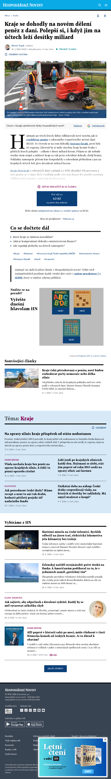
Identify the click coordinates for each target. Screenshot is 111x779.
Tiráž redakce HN (12, 741)
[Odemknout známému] (104, 15)
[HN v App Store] (34, 724)
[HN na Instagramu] (30, 710)
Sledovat (78, 126)
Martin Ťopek (18, 45)
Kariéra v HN (10, 750)
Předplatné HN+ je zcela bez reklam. (92, 356)
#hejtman (28, 253)
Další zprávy (55, 668)
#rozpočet (49, 259)
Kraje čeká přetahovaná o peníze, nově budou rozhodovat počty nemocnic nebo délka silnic (72, 374)
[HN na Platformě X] (21, 710)
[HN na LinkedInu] (34, 710)
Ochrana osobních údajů (44, 736)
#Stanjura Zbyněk (21, 259)
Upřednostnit (98, 126)
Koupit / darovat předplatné (84, 736)
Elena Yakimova (13, 597)
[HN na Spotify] (39, 710)
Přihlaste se (68, 219)
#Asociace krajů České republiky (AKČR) (56, 253)
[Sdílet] (98, 15)
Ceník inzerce (11, 754)
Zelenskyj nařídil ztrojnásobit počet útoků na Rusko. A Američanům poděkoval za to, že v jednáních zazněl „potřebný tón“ (73, 568)
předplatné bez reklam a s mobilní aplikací (59, 211)
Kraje (27, 418)
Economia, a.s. (23, 694)
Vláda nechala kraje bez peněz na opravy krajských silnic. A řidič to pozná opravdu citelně (27, 468)
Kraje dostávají (19, 170)
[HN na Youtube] (43, 710)
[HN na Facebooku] (26, 710)
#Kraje (16, 253)
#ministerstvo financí (89, 253)
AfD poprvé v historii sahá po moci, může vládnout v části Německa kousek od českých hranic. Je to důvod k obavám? (66, 636)
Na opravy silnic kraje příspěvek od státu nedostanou (48, 433)
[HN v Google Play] (15, 724)
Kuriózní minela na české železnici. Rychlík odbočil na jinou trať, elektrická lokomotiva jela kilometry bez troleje (72, 535)
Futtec (67, 115)
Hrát (61, 311)
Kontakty (9, 736)
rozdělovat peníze (37, 139)
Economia (9, 745)
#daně (37, 259)
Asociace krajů (79, 143)
